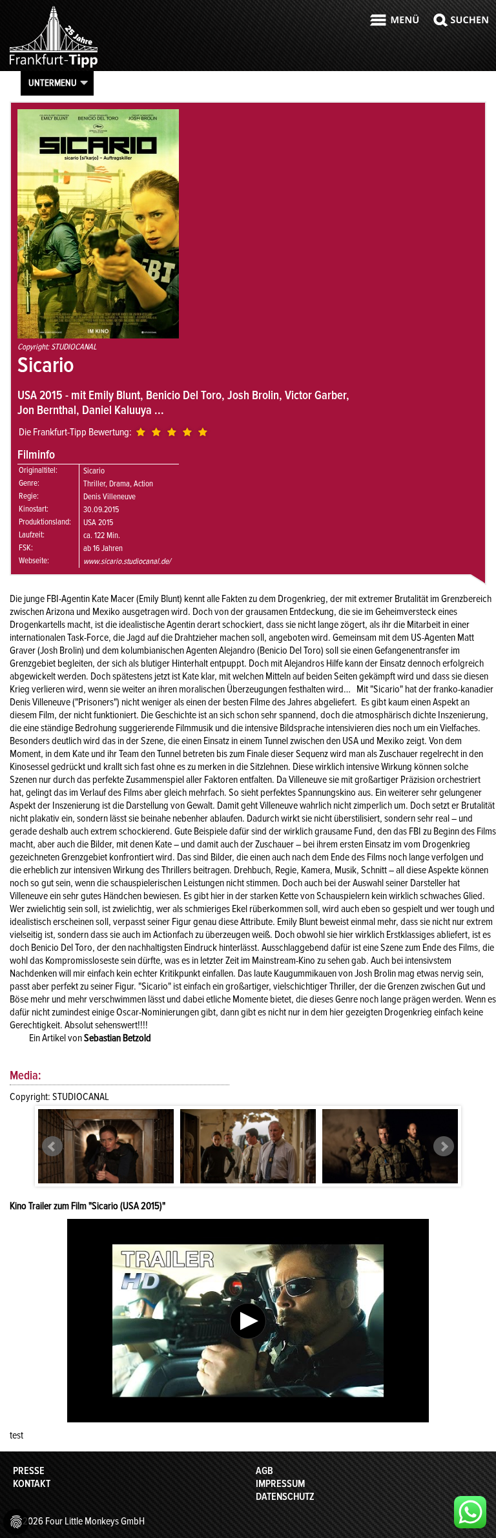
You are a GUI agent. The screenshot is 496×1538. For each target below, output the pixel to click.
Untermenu (52, 82)
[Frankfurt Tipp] (53, 67)
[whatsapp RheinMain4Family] (470, 1512)
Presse (29, 1470)
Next (443, 1146)
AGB (264, 1470)
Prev (52, 1146)
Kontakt (31, 1483)
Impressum (280, 1483)
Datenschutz (285, 1496)
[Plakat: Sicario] (98, 335)
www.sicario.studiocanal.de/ (126, 561)
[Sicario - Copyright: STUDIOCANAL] (106, 1154)
